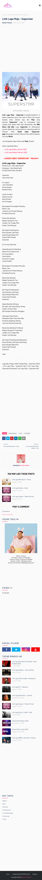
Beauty (5, 800)
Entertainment (12, 433)
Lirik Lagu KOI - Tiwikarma (20, 687)
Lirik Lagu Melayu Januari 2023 (15, 149)
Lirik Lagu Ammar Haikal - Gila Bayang (23, 678)
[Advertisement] (21, 48)
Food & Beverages (8, 813)
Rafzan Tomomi (7, 23)
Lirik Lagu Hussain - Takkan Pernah (23, 496)
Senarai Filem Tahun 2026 (20, 729)
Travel (4, 819)
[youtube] (35, 649)
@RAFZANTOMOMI (26, 877)
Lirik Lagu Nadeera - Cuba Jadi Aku (23, 670)
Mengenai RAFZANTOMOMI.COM (21, 874)
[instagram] (26, 649)
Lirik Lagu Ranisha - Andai (20, 488)
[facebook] (6, 649)
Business (5, 807)
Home (3, 14)
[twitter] (16, 649)
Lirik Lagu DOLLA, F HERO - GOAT (22, 712)
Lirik (20, 433)
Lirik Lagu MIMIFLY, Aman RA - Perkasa (24, 738)
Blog (4, 804)
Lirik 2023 (9, 14)
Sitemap (34, 874)
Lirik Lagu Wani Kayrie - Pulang (21, 479)
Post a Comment (7, 514)
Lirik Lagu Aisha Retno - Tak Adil (22, 695)
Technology (6, 816)
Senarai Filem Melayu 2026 (20, 721)
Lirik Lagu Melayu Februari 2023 (16, 152)
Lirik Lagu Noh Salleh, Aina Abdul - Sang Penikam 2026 (24, 663)
